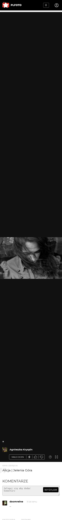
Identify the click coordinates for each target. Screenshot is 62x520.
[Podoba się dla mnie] (35, 457)
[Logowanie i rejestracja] (57, 5)
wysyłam (50, 489)
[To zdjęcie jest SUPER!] (29, 457)
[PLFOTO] (12, 5)
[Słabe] (41, 457)
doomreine (16, 501)
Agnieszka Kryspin (21, 449)
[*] (4, 449)
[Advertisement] (31, 43)
